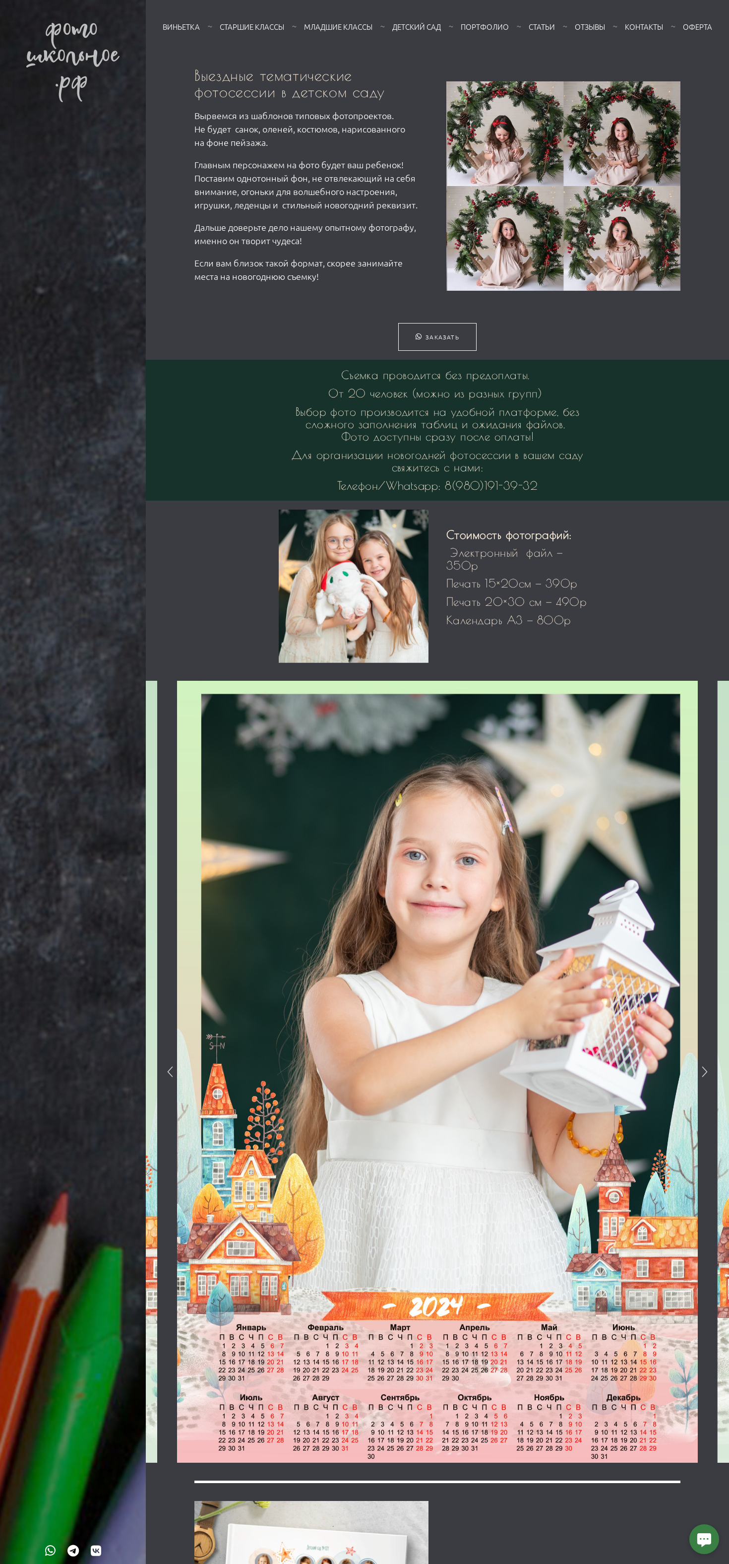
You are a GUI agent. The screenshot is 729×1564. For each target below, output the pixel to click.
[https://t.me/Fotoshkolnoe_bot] (73, 1550)
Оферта (697, 26)
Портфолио (485, 26)
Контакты (644, 26)
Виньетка (181, 26)
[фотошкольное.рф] (73, 62)
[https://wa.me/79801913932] (50, 1550)
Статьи (542, 26)
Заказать (442, 337)
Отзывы (590, 26)
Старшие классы (252, 26)
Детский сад (416, 26)
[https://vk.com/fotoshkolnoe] (96, 1550)
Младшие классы (338, 26)
